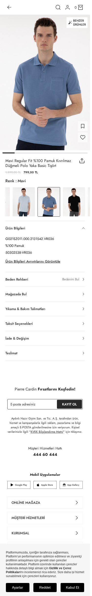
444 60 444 (45, 454)
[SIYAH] (74, 202)
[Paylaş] (82, 160)
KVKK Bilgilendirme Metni (47, 432)
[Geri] (9, 7)
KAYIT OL (69, 404)
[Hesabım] (68, 7)
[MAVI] (24, 202)
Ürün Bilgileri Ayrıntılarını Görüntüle (32, 261)
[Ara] (58, 7)
